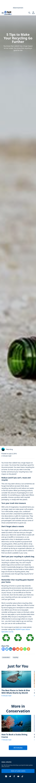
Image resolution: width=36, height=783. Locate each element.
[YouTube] (18, 776)
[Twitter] (6, 649)
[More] (28, 649)
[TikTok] (22, 776)
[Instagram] (6, 776)
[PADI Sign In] (33, 12)
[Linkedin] (10, 649)
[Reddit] (17, 649)
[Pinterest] (14, 649)
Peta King (9, 449)
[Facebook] (3, 649)
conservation (6, 657)
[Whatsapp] (24, 649)
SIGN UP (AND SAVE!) (18, 771)
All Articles (18, 747)
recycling (15, 657)
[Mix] (21, 649)
